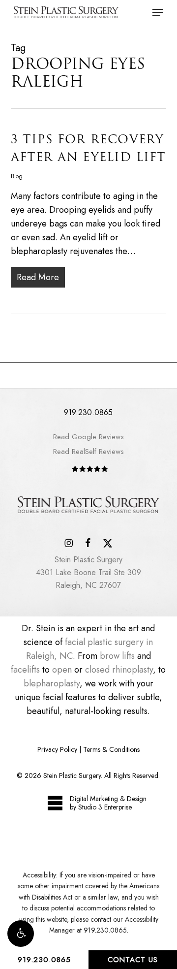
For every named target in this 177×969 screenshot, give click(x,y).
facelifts (25, 669)
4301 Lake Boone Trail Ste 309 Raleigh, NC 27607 (88, 572)
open (62, 669)
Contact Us (133, 959)
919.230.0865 (44, 959)
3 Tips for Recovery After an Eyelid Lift (88, 148)
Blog (17, 176)
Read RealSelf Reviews (88, 451)
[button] (20, 933)
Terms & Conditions (111, 749)
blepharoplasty (52, 683)
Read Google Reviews (88, 436)
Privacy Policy (57, 749)
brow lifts (117, 655)
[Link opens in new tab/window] (68, 542)
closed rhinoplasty (119, 669)
